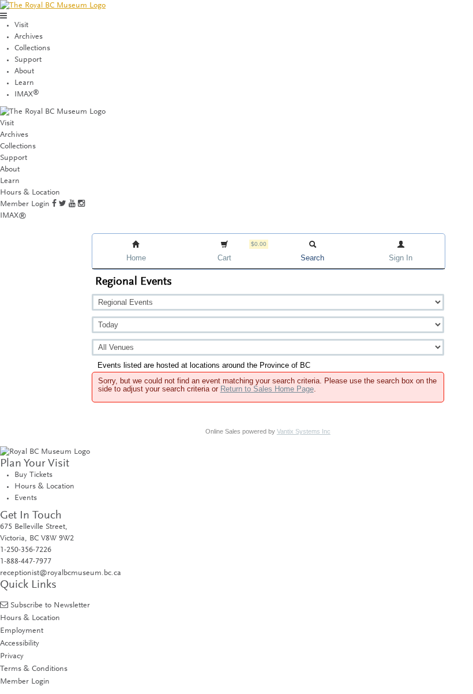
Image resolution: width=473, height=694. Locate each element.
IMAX (26, 95)
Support (28, 60)
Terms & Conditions (33, 669)
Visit (21, 25)
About (24, 72)
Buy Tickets (33, 475)
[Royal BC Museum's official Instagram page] (81, 204)
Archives (28, 37)
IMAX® (13, 216)
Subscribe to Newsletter (50, 605)
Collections (32, 48)
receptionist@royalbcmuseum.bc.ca (60, 573)
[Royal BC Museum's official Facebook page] (54, 204)
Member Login (25, 204)
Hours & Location (30, 193)
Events (25, 498)
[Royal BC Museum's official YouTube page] (72, 204)
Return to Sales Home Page (267, 389)
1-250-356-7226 (25, 550)
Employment (21, 630)
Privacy (12, 656)
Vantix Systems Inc (304, 431)
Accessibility (19, 643)
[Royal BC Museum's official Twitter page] (62, 204)
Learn (24, 83)
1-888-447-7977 (25, 562)
